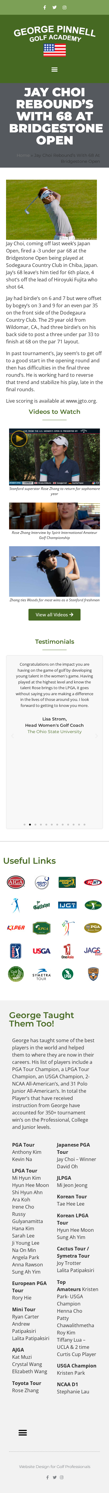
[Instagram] (64, 7)
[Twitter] (54, 7)
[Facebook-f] (48, 1477)
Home (23, 155)
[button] (55, 69)
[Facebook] (44, 7)
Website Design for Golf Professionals (54, 1466)
